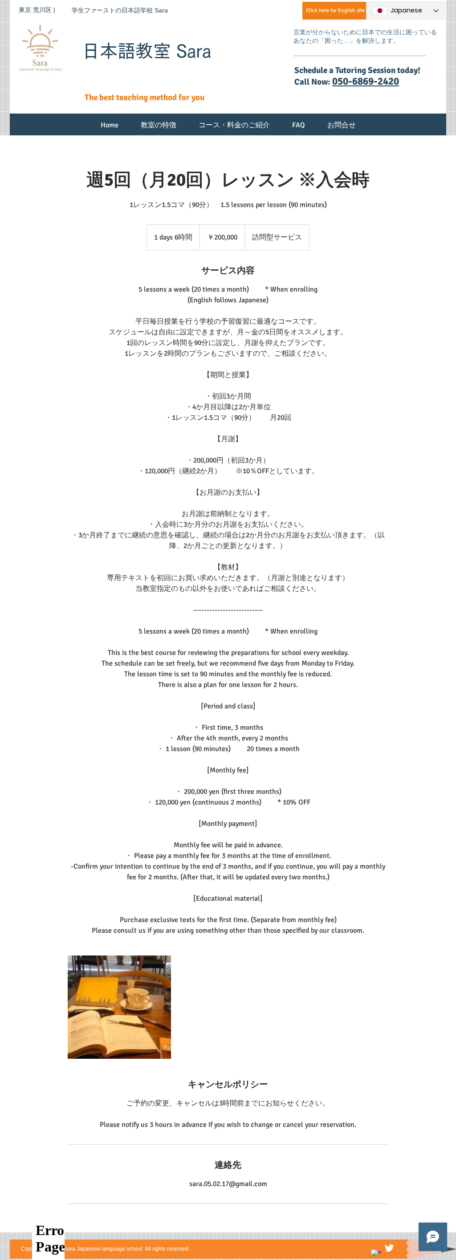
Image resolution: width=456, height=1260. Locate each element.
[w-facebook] (376, 1254)
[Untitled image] (119, 1007)
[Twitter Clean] (389, 1248)
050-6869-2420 (365, 81)
